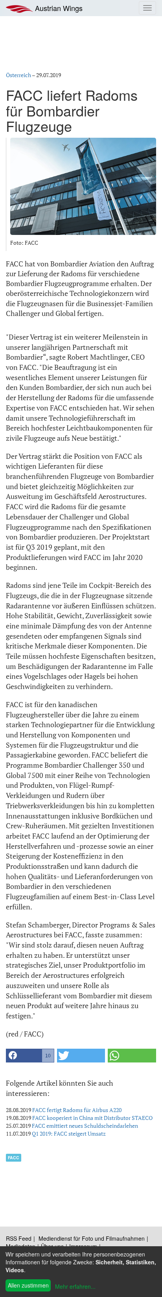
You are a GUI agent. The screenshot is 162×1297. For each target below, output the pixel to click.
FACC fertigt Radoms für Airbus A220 (77, 1110)
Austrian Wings (58, 8)
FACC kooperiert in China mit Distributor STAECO (92, 1117)
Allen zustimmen (28, 1285)
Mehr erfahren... (75, 1286)
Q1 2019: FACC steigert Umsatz (69, 1133)
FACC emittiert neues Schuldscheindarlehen (85, 1125)
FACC (13, 1157)
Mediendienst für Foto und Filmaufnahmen (92, 1238)
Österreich (18, 75)
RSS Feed (18, 1238)
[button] (30, 1055)
